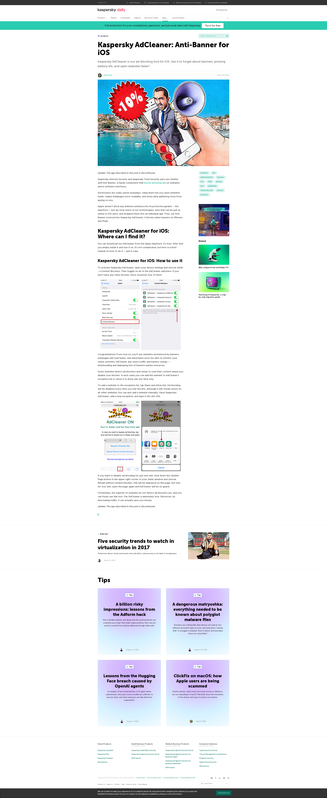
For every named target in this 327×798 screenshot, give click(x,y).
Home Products (134, 3)
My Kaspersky (221, 10)
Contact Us (101, 784)
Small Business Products (142, 744)
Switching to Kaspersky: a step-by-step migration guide (212, 296)
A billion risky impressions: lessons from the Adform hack (129, 609)
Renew (114, 18)
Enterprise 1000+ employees (217, 3)
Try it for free (212, 25)
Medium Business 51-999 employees (188, 3)
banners (220, 177)
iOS (202, 181)
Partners (117, 784)
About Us (110, 784)
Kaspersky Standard (105, 750)
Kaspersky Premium (105, 758)
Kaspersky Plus (103, 754)
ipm (202, 186)
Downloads (125, 18)
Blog (164, 18)
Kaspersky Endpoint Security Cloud (145, 754)
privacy (220, 190)
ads (213, 173)
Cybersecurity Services (208, 750)
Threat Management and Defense (212, 754)
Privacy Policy (140, 778)
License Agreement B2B (187, 778)
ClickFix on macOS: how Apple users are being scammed (198, 681)
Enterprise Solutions (208, 744)
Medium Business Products (177, 744)
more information (175, 794)
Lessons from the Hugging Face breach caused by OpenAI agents (129, 681)
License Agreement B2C (170, 778)
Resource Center (151, 18)
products (104, 36)
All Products (136, 758)
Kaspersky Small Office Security (144, 750)
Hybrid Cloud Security (208, 762)
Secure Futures (178, 18)
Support (137, 18)
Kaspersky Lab (207, 190)
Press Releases (142, 784)
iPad (210, 181)
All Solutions (102, 762)
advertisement (207, 177)
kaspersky (212, 186)
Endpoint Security (206, 758)
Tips (131, 595)
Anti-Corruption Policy (154, 778)
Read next (104, 534)
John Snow (107, 75)
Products (101, 18)
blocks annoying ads (155, 182)
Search (227, 36)
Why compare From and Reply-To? (214, 267)
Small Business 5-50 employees (158, 3)
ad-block (204, 173)
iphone (219, 181)
